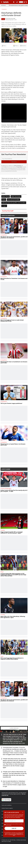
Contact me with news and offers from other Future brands (14, 824)
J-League (4, 206)
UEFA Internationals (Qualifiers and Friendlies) (13, 202)
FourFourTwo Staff (11, 18)
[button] (2, 2)
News (3, 19)
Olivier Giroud (5, 196)
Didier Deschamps (16, 196)
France (4, 199)
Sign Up (14, 828)
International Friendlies (13, 199)
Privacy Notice (19, 167)
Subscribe (21, 2)
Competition (4, 9)
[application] (14, 112)
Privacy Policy (18, 833)
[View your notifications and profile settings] (13, 2)
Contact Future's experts (7, 808)
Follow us (16, 45)
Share (5, 45)
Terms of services (17, 165)
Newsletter (24, 45)
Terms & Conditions (12, 834)
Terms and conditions (7, 805)
